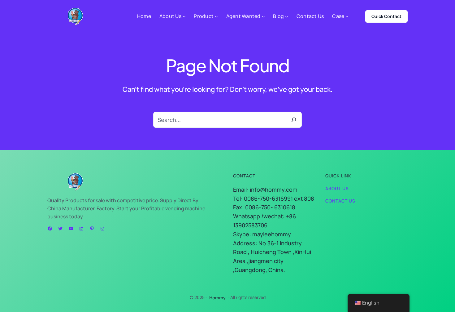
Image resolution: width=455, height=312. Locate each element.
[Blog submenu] (286, 16)
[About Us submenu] (184, 16)
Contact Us (340, 201)
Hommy (217, 297)
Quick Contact (386, 16)
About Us (337, 188)
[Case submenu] (347, 16)
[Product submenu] (216, 16)
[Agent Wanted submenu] (263, 16)
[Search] (293, 119)
